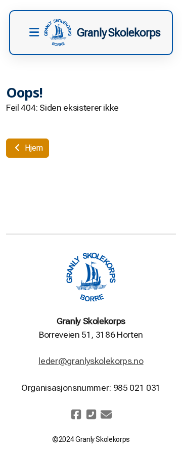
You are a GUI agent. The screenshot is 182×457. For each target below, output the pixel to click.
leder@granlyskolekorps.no (90, 361)
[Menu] (34, 32)
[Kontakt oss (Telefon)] (91, 414)
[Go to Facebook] (75, 414)
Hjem (32, 148)
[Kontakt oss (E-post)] (106, 414)
